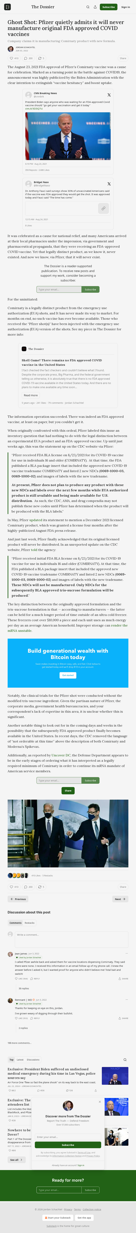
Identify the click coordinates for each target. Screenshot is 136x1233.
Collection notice (92, 1209)
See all (14, 1159)
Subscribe (108, 7)
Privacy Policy (93, 1155)
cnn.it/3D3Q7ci (34, 108)
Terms (77, 1209)
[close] (99, 1101)
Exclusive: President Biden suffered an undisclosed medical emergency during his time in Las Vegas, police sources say (52, 1073)
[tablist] (22, 923)
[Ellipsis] (126, 953)
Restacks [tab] (29, 922)
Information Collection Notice (67, 1155)
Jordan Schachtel (25, 47)
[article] (68, 1080)
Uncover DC (61, 755)
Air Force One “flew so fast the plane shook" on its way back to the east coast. (52, 1082)
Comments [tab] (15, 922)
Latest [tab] (20, 1059)
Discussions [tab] (33, 1059)
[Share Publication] (95, 7)
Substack (52, 1226)
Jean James (21, 953)
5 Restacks (47, 875)
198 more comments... (20, 1042)
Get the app (84, 1217)
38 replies (24, 988)
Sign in (125, 7)
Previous (20, 899)
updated (35, 520)
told (34, 550)
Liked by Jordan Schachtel (30, 957)
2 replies (23, 1028)
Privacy (68, 1209)
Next (118, 899)
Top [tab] (11, 1059)
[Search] (88, 7)
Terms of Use (84, 1152)
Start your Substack (59, 1217)
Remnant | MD (23, 999)
